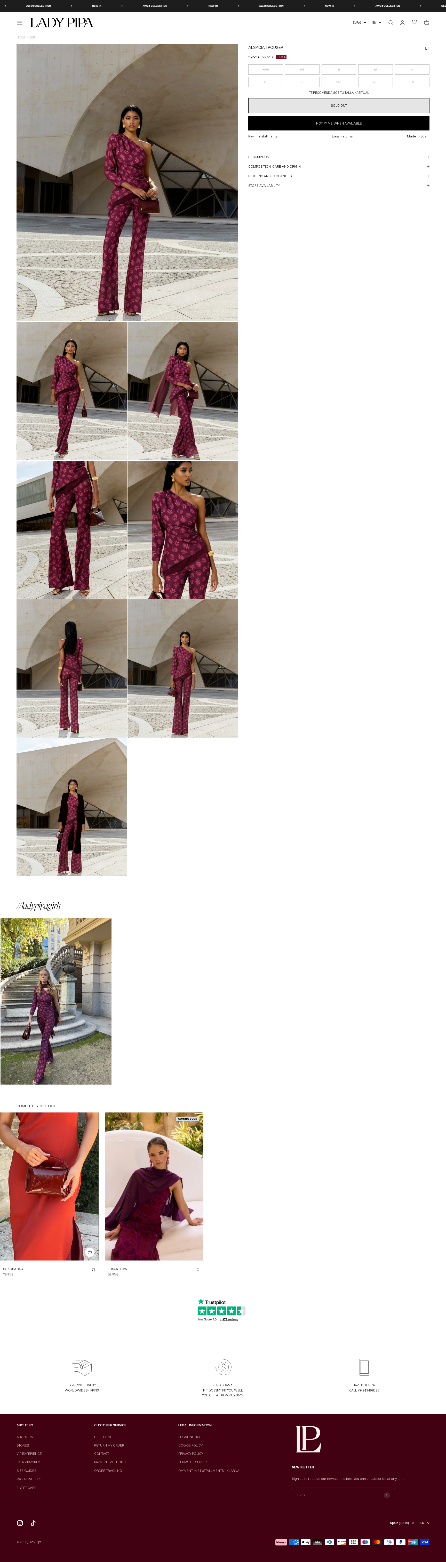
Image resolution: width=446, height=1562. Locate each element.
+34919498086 (368, 1390)
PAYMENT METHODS (109, 1462)
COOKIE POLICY (190, 1445)
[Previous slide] (110, 1186)
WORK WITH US (29, 1479)
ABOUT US (25, 1437)
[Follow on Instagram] (20, 1523)
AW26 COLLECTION (29, 5)
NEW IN (87, 5)
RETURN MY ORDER (109, 1445)
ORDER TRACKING (108, 1470)
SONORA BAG (13, 1269)
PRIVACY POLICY (190, 1453)
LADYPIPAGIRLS (28, 1462)
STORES (23, 1445)
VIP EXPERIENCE (29, 1453)
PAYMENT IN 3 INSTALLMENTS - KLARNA (209, 1470)
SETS (32, 37)
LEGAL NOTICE (189, 1437)
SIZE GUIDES (26, 1470)
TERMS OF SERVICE (193, 1462)
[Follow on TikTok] (33, 1523)
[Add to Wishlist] (93, 1269)
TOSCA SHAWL (118, 1269)
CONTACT (101, 1453)
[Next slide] (198, 1186)
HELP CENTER (105, 1437)
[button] (56, 1001)
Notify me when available (339, 123)
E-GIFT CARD (27, 1488)
